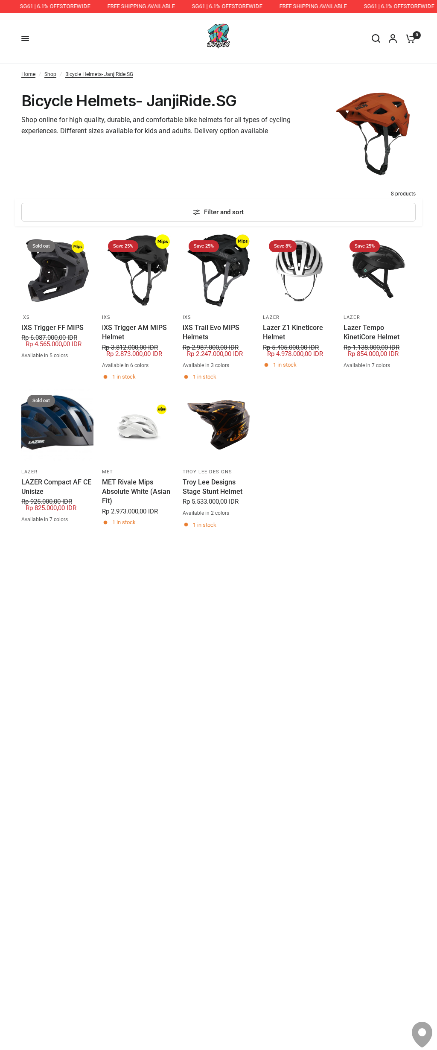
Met (107, 472)
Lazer (271, 317)
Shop (50, 74)
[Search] (376, 38)
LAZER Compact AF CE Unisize (56, 487)
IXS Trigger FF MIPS (52, 328)
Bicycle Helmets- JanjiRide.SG (99, 74)
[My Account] (393, 38)
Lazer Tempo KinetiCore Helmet (371, 332)
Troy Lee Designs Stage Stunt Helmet (212, 487)
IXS (25, 317)
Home (28, 74)
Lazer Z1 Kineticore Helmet (293, 332)
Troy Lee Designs (208, 472)
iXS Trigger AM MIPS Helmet (134, 332)
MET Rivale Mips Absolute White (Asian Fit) (136, 491)
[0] (408, 38)
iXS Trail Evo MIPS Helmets (211, 332)
